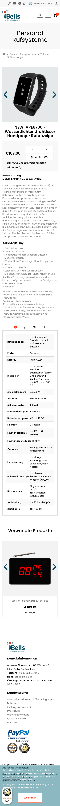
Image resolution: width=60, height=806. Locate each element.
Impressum (13, 710)
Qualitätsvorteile (16, 718)
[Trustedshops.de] (24, 748)
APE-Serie (43, 54)
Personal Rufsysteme (22, 54)
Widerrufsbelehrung (18, 714)
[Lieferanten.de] (12, 748)
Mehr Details (42, 601)
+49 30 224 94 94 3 (28, 672)
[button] (5, 94)
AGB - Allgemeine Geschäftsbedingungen (30, 699)
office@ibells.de (23, 676)
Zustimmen (30, 797)
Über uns (12, 722)
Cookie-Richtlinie (11, 779)
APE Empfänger (15, 57)
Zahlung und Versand (19, 707)
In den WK (41, 157)
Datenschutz (14, 703)
